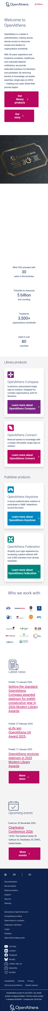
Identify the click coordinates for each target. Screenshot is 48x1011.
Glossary (8, 933)
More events (23, 853)
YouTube (12, 946)
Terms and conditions (13, 985)
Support (7, 895)
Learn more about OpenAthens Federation (22, 571)
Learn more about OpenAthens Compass (22, 407)
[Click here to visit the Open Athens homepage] (17, 4)
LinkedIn (12, 951)
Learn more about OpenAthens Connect (22, 456)
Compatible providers (13, 916)
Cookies (21, 981)
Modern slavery (31, 985)
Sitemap (7, 903)
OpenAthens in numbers (14, 920)
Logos (6, 929)
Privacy (30, 981)
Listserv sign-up (15, 964)
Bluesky (12, 959)
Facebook (13, 955)
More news (22, 777)
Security (7, 899)
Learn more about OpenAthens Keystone (22, 518)
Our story (17, 115)
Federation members (12, 925)
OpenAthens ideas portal (14, 938)
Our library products (20, 99)
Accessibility (9, 981)
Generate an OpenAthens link (16, 912)
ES (30, 874)
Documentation (10, 882)
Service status (10, 886)
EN (14, 874)
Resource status (11, 890)
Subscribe (13, 968)
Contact (12, 972)
